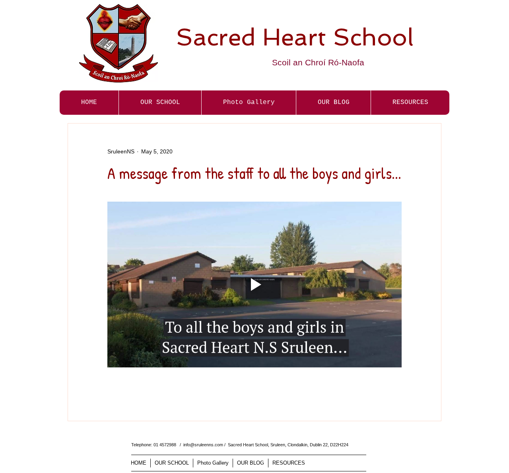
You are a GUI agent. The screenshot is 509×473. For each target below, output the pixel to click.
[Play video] (254, 284)
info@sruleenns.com (203, 444)
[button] (248, 102)
